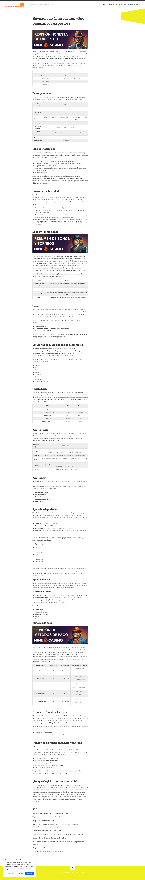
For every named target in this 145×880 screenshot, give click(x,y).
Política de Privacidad (131, 4)
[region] (19, 867)
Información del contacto (114, 4)
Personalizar (9, 873)
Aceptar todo (29, 873)
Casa (103, 4)
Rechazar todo (20, 873)
